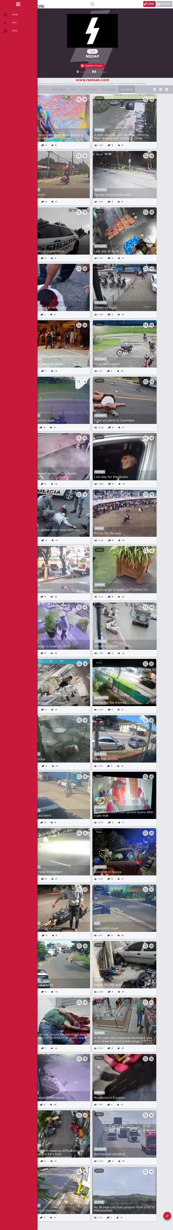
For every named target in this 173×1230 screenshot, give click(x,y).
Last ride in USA (106, 759)
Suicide (99, 130)
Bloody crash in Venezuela (47, 307)
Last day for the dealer (111, 477)
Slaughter (101, 698)
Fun (97, 923)
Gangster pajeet (106, 646)
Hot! (14, 23)
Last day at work (106, 251)
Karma (99, 980)
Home (15, 15)
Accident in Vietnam (43, 1210)
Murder (99, 472)
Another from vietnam (44, 928)
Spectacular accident (109, 1154)
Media (99, 98)
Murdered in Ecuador (109, 1097)
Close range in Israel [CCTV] (48, 646)
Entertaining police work (45, 251)
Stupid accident (39, 815)
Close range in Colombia (46, 702)
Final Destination (106, 364)
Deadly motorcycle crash (113, 194)
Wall (74, 89)
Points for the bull (107, 533)
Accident (100, 190)
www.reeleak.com (92, 80)
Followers (89, 89)
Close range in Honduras (46, 1097)
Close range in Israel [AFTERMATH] (121, 589)
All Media (127, 89)
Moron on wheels (40, 985)
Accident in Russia (107, 872)
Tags (14, 31)
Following (108, 89)
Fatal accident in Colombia (114, 420)
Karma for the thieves (110, 702)
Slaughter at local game (45, 364)
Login (150, 4)
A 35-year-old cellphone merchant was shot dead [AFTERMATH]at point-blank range (57, 1038)
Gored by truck (105, 307)
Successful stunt (106, 928)
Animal (99, 528)
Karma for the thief (108, 985)
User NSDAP (59, 89)
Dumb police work (41, 420)
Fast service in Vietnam (45, 872)
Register (165, 4)
